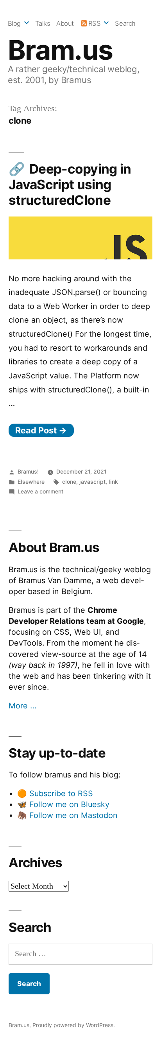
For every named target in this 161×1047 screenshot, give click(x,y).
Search (125, 23)
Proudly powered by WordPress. (73, 1025)
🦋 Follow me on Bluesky (63, 804)
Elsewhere (31, 481)
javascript (92, 481)
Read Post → (41, 430)
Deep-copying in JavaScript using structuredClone (70, 184)
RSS (94, 23)
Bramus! (28, 471)
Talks (42, 23)
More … (22, 705)
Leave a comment (40, 491)
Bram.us (60, 50)
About (65, 23)
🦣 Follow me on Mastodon (67, 815)
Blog (14, 23)
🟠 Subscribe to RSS (55, 793)
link (113, 481)
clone (69, 481)
